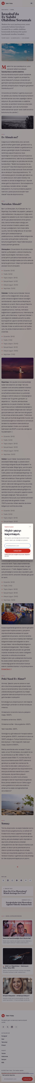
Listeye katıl (17, 551)
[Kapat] (30, 526)
